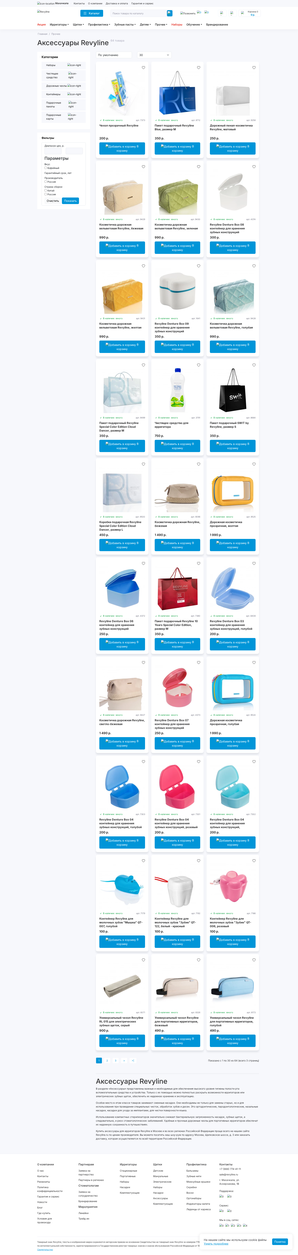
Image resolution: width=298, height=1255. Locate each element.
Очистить (53, 201)
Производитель (53, 177)
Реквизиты (43, 1181)
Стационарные (128, 1170)
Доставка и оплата (117, 3)
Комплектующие (130, 1192)
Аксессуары (160, 1198)
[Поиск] (169, 13)
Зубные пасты (124, 24)
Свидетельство (45, 1249)
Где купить (43, 1213)
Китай (50, 190)
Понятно (280, 1241)
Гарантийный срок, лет (58, 172)
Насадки (125, 1187)
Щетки (77, 24)
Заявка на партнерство (86, 1172)
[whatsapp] (207, 13)
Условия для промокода (44, 1220)
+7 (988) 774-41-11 (230, 1168)
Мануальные (160, 1176)
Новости (42, 1202)
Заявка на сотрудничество (88, 1193)
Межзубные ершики (198, 1181)
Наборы (176, 24)
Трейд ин (83, 1218)
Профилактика (98, 24)
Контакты (79, 3)
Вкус (47, 164)
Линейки (83, 1213)
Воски (189, 1192)
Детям (144, 24)
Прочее (160, 24)
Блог (40, 1207)
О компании (95, 3)
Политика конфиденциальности (49, 1189)
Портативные (128, 1176)
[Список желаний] (143, 67)
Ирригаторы (58, 24)
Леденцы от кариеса (198, 1209)
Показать (70, 201)
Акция (41, 24)
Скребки (191, 1187)
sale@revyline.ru (228, 1174)
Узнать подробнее (216, 1243)
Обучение (193, 24)
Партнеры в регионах (91, 1179)
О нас (40, 1170)
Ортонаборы (193, 1198)
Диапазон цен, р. (54, 145)
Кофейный (53, 167)
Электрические (162, 1181)
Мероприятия (87, 1206)
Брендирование (217, 24)
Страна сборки (53, 186)
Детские (158, 1170)
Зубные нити (193, 1176)
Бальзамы (192, 1170)
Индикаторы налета (198, 1203)
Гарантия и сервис (142, 3)
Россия (51, 181)
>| (133, 1060)
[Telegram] (199, 13)
